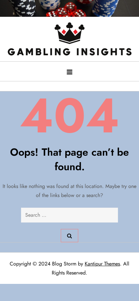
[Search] (69, 235)
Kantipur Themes (102, 263)
